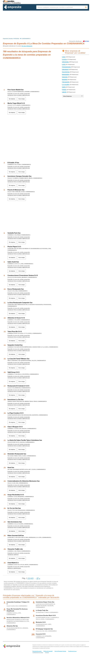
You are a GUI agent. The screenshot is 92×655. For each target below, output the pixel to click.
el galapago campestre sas (44, 629)
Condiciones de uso (72, 651)
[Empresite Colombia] (12, 8)
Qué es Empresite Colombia (60, 651)
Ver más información (27, 46)
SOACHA (64, 77)
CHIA (63, 57)
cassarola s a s (40, 634)
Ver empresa (12, 99)
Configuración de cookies (38, 652)
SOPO (64, 87)
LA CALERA (65, 84)
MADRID (64, 79)
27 (38, 578)
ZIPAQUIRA (65, 62)
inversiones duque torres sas (45, 602)
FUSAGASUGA (66, 67)
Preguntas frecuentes (37, 651)
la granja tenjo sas (42, 610)
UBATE (64, 92)
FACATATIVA (66, 72)
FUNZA (64, 89)
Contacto (47, 652)
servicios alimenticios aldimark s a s (18, 617)
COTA (63, 64)
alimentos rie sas (12, 626)
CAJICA (64, 59)
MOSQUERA (65, 74)
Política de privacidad (48, 651)
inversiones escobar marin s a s (46, 615)
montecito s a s (40, 622)
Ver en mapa (21, 99)
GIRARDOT (65, 69)
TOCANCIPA (65, 82)
